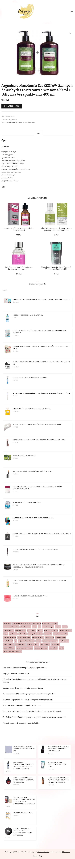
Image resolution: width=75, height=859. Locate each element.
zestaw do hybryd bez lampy (12, 651)
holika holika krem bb (51, 630)
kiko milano (19, 122)
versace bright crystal (40, 648)
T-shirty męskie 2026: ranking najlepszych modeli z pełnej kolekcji (29, 694)
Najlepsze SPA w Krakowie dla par (16, 673)
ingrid (5, 634)
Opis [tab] (38, 133)
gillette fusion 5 (8, 630)
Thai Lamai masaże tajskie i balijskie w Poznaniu (22, 705)
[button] (70, 33)
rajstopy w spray (20, 644)
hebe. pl (40, 630)
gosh (13, 122)
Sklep (35, 856)
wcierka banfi (53, 648)
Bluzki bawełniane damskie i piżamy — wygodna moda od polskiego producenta (34, 717)
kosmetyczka (48, 634)
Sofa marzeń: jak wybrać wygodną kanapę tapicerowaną (24, 668)
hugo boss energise (65, 630)
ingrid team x (13, 634)
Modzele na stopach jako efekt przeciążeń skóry (21, 723)
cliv (39, 627)
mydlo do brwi (8, 641)
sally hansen (55, 644)
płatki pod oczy (8, 644)
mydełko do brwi (60, 637)
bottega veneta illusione (49, 623)
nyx (15, 641)
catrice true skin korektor (11, 627)
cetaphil (8, 122)
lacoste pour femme (10, 637)
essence (64, 627)
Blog (40, 856)
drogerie (58, 627)
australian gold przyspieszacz (22, 623)
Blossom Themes (43, 852)
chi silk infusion (25, 627)
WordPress (66, 852)
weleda (61, 648)
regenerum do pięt (32, 644)
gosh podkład (31, 630)
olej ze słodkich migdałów (26, 641)
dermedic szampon (48, 627)
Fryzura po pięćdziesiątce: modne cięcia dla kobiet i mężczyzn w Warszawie (32, 711)
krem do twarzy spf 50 (60, 634)
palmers (38, 641)
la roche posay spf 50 (24, 637)
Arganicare (13, 119)
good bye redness (20, 630)
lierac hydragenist (37, 637)
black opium (37, 623)
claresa (34, 627)
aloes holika (7, 623)
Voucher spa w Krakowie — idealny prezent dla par (23, 688)
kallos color (22, 634)
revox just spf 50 (45, 644)
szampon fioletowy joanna (25, 648)
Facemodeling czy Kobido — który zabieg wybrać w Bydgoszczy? (28, 700)
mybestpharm (49, 637)
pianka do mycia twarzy (50, 641)
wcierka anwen (29, 122)
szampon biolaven (9, 648)
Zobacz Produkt (11, 106)
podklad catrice (64, 641)
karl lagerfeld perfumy (35, 634)
